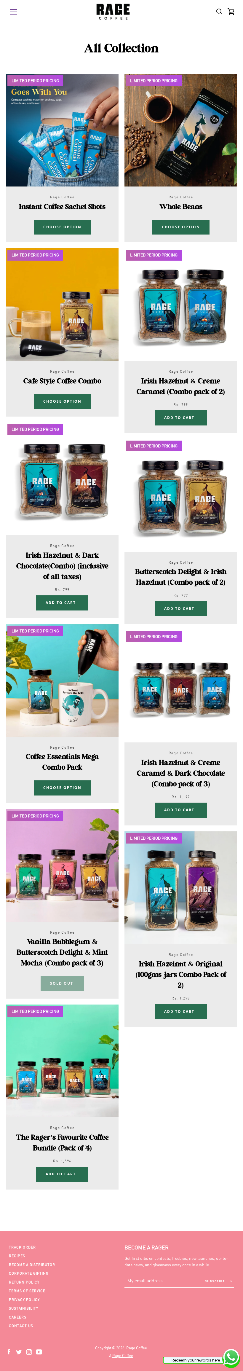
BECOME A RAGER (146, 1247)
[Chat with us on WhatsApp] (231, 1358)
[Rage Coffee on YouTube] (39, 1351)
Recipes (17, 1256)
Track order (22, 1247)
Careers (17, 1317)
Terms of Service (27, 1291)
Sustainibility (23, 1308)
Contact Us (21, 1326)
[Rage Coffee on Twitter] (19, 1351)
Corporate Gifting (29, 1273)
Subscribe (215, 1281)
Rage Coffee (122, 1355)
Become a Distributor (32, 1264)
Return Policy (24, 1282)
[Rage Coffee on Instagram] (29, 1351)
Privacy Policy (24, 1299)
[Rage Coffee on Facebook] (9, 1351)
